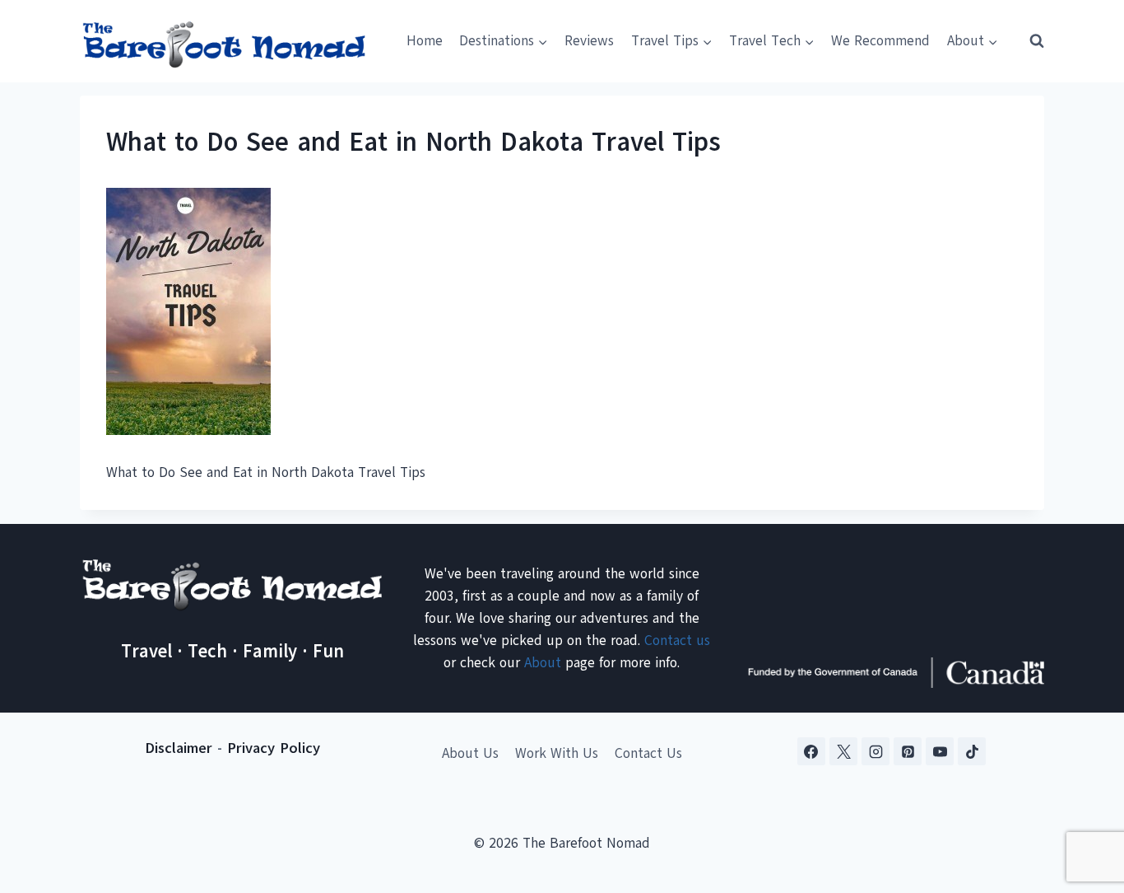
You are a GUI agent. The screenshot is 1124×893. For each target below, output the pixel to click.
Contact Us (648, 753)
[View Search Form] (1029, 41)
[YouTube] (940, 751)
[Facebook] (811, 751)
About (542, 662)
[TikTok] (972, 751)
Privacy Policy (273, 748)
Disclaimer (178, 748)
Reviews (589, 40)
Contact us (677, 640)
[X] (843, 751)
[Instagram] (875, 751)
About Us (470, 753)
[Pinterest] (908, 751)
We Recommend (880, 40)
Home (424, 40)
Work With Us (556, 753)
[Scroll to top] (1082, 799)
